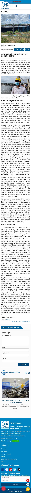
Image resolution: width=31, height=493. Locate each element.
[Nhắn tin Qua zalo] (27, 484)
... (15, 410)
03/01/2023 (10, 49)
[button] (26, 373)
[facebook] (2, 469)
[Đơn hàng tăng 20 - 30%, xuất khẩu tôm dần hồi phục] (15, 388)
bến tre (8, 319)
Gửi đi (24, 364)
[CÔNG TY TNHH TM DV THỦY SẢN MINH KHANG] (5, 5)
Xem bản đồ (15, 441)
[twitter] (14, 469)
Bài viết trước (17, 321)
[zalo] (6, 469)
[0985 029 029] (3, 489)
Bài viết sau (25, 321)
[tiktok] (19, 469)
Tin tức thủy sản (11, 45)
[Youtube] (10, 469)
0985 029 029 (17, 2)
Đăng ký (15, 484)
